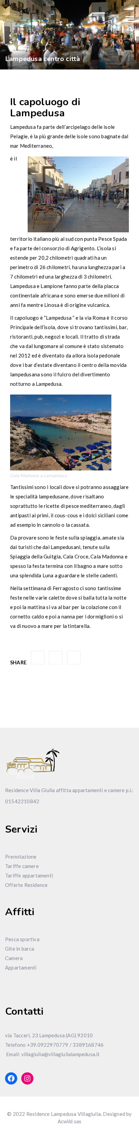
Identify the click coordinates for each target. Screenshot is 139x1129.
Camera (14, 958)
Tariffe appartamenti (29, 875)
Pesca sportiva (22, 939)
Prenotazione (20, 856)
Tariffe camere (22, 866)
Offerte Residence (26, 885)
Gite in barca (19, 949)
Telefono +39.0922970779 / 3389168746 (54, 1045)
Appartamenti (20, 967)
